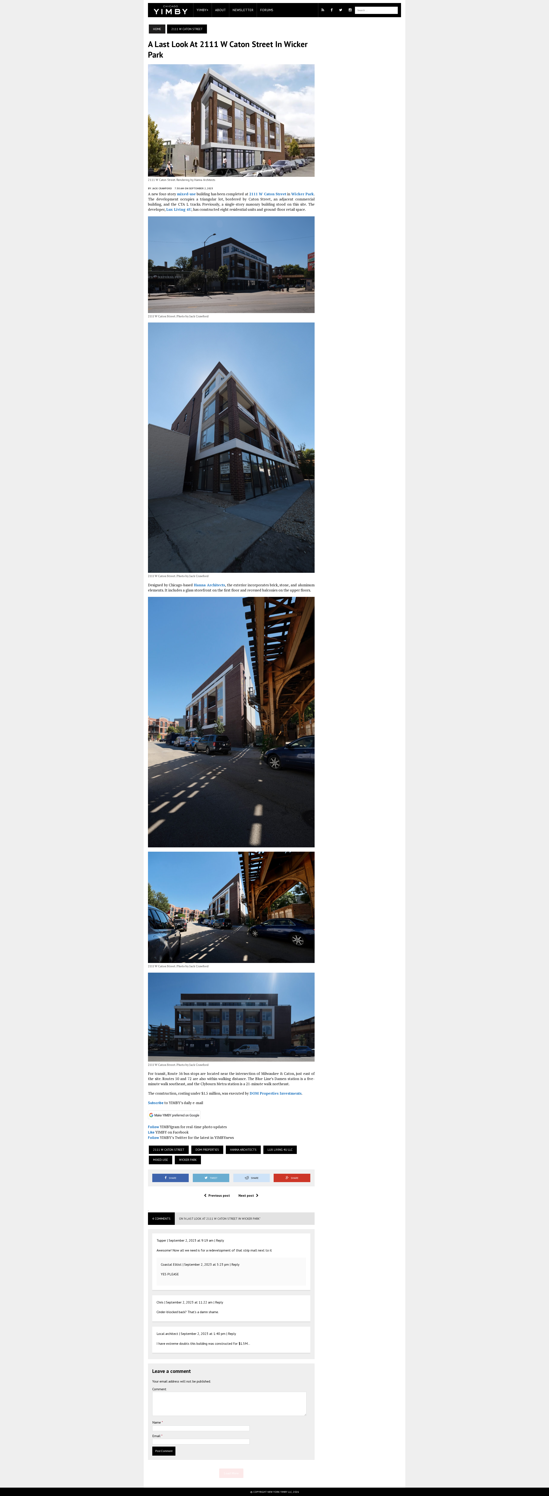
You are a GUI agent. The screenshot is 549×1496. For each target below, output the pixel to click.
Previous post (219, 1195)
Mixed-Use (160, 1160)
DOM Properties (207, 1150)
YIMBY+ (202, 10)
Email (156, 1436)
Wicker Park (302, 193)
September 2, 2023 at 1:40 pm (203, 1333)
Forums (266, 10)
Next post (246, 1195)
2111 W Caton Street (267, 193)
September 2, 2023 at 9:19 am (191, 1240)
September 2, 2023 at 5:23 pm (206, 1264)
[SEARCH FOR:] (376, 10)
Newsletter (242, 10)
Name (157, 1422)
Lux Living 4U (178, 209)
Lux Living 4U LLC (280, 1150)
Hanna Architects (209, 584)
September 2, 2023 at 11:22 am (189, 1302)
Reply (220, 1240)
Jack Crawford (162, 188)
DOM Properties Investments (276, 1093)
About (220, 10)
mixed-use (186, 193)
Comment (159, 1389)
